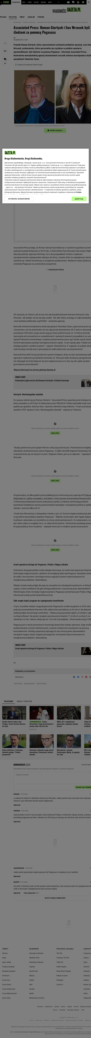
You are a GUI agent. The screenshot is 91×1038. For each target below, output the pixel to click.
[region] (45, 176)
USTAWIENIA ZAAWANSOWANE (19, 199)
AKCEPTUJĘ (79, 199)
